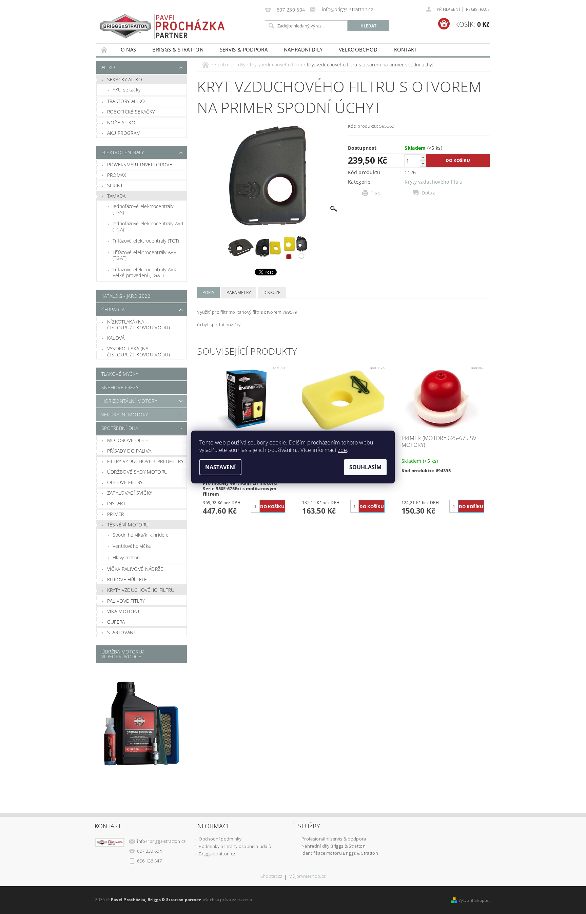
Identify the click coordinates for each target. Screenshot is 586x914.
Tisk (375, 193)
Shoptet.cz (271, 876)
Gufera (116, 622)
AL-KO (108, 67)
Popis (208, 292)
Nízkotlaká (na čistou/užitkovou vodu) (138, 324)
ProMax (116, 175)
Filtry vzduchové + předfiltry (145, 461)
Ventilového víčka (132, 546)
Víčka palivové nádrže (135, 569)
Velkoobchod (358, 49)
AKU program (124, 133)
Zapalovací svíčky (129, 493)
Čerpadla (113, 309)
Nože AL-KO (121, 122)
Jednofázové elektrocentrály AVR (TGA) (148, 226)
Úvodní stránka (104, 50)
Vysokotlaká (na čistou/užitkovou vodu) (138, 351)
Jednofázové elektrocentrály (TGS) (143, 209)
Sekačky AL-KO (124, 79)
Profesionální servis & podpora (333, 839)
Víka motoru (123, 611)
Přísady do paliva (129, 451)
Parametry (239, 292)
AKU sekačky (127, 89)
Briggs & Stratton (177, 49)
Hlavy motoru (127, 557)
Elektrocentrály (122, 152)
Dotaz (428, 193)
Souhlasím (365, 467)
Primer (115, 514)
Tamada (116, 196)
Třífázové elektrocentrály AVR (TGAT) (144, 255)
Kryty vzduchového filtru (141, 590)
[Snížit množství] (423, 163)
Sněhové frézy (119, 387)
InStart (116, 503)
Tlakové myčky (119, 374)
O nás (128, 49)
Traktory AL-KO (126, 101)
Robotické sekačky (131, 111)
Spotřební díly (119, 428)
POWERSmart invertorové (139, 164)
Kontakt (405, 49)
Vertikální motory (124, 414)
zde (342, 450)
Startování (121, 632)
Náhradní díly (303, 49)
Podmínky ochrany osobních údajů (235, 846)
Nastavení (220, 467)
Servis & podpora (244, 49)
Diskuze (272, 292)
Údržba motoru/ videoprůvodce (122, 654)
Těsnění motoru (128, 524)
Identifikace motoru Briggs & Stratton (339, 853)
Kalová (116, 338)
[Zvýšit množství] (423, 157)
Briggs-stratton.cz (217, 854)
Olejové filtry (124, 482)
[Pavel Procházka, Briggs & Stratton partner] (162, 21)
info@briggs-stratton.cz (161, 841)
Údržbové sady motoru (137, 472)
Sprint (115, 185)
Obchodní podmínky (220, 839)
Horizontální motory (129, 401)
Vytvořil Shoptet (474, 900)
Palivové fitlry (126, 601)
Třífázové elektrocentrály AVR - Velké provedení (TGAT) (146, 272)
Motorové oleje (127, 440)
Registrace (478, 9)
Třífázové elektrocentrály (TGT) (146, 240)
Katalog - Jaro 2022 (125, 296)
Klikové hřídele (127, 579)
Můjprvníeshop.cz (307, 876)
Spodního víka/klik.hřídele (141, 535)
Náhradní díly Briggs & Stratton (333, 846)
